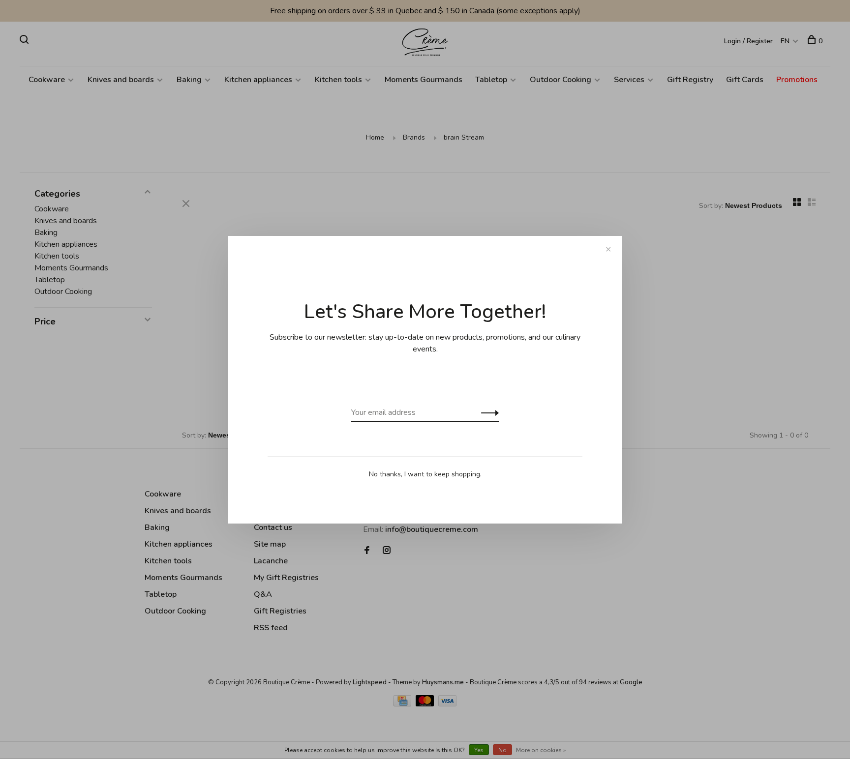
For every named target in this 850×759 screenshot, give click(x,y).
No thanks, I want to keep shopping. (425, 474)
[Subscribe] (487, 412)
